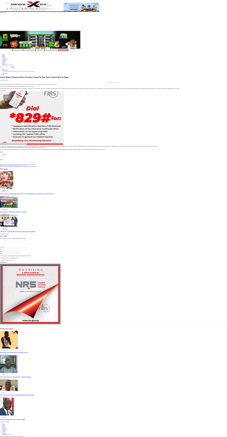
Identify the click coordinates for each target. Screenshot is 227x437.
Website (1, 253)
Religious (4, 60)
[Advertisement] (113, 22)
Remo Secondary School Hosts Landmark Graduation (13, 212)
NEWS (3, 374)
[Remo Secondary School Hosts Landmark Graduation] (9, 207)
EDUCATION (5, 73)
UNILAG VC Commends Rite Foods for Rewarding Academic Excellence (17, 231)
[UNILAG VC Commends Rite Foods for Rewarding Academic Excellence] (9, 226)
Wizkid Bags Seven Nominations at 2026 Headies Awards (14, 352)
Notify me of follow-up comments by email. (9, 257)
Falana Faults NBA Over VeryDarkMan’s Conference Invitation (15, 377)
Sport (3, 74)
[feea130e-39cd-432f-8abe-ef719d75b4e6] (81, 11)
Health (3, 61)
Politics (3, 55)
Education (4, 63)
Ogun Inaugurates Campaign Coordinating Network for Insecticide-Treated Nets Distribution (18, 166)
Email (1, 251)
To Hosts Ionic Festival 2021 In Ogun (29, 164)
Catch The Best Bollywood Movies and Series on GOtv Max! (13, 165)
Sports (3, 62)
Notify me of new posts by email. (7, 260)
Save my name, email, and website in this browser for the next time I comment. (16, 255)
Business (4, 56)
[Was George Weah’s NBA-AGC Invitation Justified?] (7, 415)
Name (1, 249)
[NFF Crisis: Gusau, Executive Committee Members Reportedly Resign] (9, 390)
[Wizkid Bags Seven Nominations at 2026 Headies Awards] (9, 348)
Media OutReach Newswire (7, 64)
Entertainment (5, 59)
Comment (2, 247)
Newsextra (6, 80)
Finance (3, 57)
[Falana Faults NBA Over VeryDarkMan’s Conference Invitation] (9, 372)
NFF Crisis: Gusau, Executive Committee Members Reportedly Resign (17, 395)
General (3, 58)
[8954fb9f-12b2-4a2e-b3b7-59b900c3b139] (32, 144)
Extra (3, 54)
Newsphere (15, 436)
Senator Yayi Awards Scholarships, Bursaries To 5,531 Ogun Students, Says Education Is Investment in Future (27, 193)
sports (3, 392)
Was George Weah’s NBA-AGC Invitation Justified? (12, 419)
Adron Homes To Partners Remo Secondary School (12, 164)
